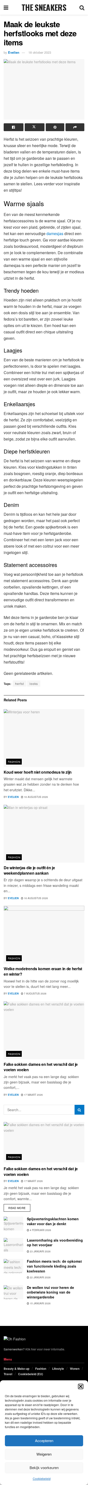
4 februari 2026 (40, 1230)
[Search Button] (81, 7)
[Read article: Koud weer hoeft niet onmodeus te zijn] (44, 738)
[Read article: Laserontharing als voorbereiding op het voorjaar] (13, 1245)
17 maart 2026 (33, 1094)
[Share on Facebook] (13, 127)
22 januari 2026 (40, 1277)
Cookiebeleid (42, 1478)
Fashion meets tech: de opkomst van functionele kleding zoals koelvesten (54, 1266)
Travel (8, 1374)
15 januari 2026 (40, 1303)
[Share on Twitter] (34, 127)
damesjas (54, 233)
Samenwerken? (14, 1349)
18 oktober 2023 (39, 52)
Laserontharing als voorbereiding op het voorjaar (55, 1242)
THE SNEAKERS (44, 7)
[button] (80, 1386)
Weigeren (44, 1454)
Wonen (74, 1368)
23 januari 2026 (40, 1251)
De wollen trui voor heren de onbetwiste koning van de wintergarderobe (50, 1292)
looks (34, 683)
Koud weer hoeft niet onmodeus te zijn (38, 772)
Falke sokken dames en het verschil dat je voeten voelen (41, 1066)
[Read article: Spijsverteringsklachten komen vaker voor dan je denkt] (13, 1224)
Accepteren (44, 1440)
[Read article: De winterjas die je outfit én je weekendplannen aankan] (44, 834)
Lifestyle (58, 1368)
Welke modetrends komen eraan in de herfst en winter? (43, 971)
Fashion (14, 762)
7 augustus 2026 (34, 993)
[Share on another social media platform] (75, 127)
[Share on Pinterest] (55, 127)
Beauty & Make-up (16, 1368)
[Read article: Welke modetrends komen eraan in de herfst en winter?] (44, 935)
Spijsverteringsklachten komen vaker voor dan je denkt (53, 1221)
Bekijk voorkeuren (44, 1467)
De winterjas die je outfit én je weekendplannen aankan (29, 870)
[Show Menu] (6, 7)
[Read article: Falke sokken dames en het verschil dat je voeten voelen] (44, 1030)
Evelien (13, 52)
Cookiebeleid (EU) (30, 1374)
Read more (19, 1207)
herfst (19, 683)
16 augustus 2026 (35, 797)
